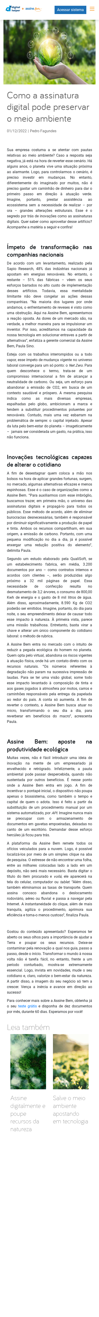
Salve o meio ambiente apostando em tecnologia (70, 1109)
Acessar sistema (70, 10)
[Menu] (92, 8)
